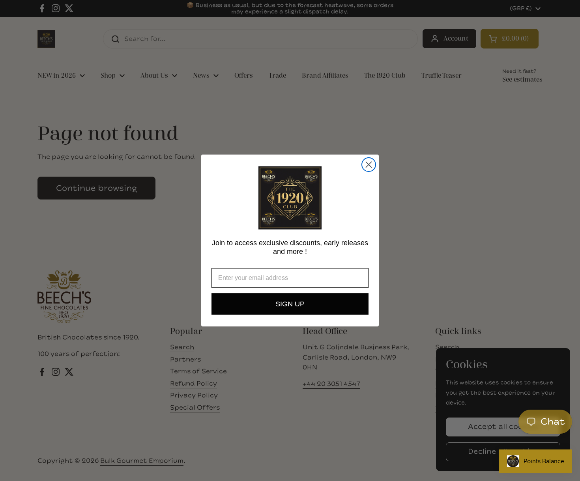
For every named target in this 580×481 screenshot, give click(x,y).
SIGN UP (290, 304)
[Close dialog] (369, 165)
